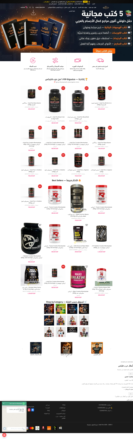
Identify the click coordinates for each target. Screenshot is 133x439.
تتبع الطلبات (62, 407)
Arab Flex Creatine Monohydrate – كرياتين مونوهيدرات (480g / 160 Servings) (31, 144)
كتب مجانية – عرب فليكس (60, 417)
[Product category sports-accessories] (72, 330)
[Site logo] (105, 7)
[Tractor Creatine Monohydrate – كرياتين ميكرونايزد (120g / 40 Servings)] (55, 195)
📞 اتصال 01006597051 (106, 410)
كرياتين (78, 146)
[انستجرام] (29, 409)
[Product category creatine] (61, 320)
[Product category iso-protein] (72, 320)
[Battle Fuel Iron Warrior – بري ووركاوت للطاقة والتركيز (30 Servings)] (78, 198)
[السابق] (130, 373)
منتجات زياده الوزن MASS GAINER (78, 121)
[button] (131, 32)
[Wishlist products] (30, 7)
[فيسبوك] (32, 409)
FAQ (48, 410)
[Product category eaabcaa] (61, 332)
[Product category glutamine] (84, 320)
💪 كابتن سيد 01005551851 (105, 407)
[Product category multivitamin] (61, 309)
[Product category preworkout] (72, 309)
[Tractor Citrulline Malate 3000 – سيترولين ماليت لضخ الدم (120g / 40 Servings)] (101, 275)
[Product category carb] (49, 332)
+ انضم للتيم (130, 400)
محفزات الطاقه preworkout (101, 107)
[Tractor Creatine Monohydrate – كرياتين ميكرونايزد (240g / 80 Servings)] (55, 233)
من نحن (48, 405)
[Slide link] (66, 32)
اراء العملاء (47, 413)
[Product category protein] (49, 320)
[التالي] (130, 393)
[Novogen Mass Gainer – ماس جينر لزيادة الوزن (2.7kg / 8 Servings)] (31, 275)
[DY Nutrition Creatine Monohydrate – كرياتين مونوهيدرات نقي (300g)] (101, 233)
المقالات (63, 410)
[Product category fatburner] (49, 309)
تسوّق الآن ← (46, 2)
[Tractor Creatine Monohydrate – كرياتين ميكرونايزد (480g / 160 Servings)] (101, 195)
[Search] (33, 7)
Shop (63, 405)
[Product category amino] (84, 332)
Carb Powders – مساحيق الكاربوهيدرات (55, 121)
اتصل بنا (48, 407)
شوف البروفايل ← (128, 389)
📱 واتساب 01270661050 (105, 405)
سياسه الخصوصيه (60, 413)
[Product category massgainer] (84, 309)
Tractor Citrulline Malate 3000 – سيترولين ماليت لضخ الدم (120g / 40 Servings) (101, 289)
